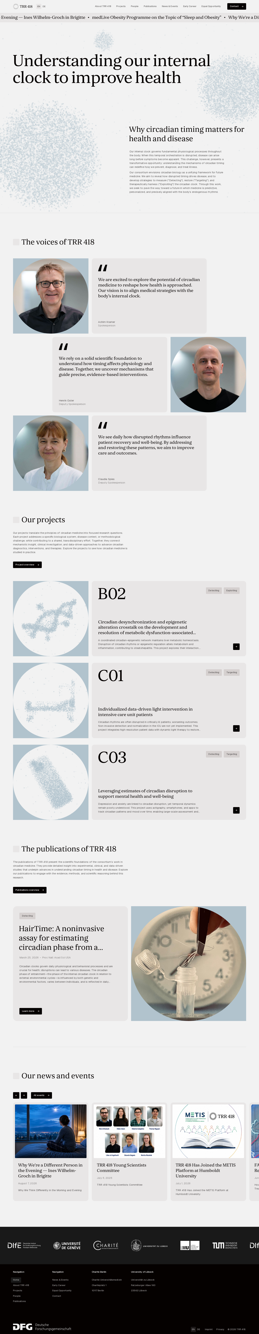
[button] (16, 1095)
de (44, 6)
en (38, 6)
